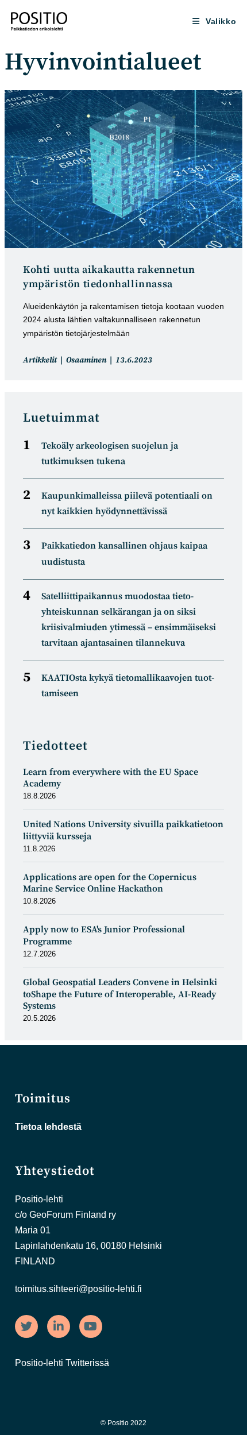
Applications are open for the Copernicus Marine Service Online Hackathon (109, 883)
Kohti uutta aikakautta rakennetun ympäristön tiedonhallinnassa (109, 277)
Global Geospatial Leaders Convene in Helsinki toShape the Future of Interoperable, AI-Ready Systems (120, 994)
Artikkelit (40, 360)
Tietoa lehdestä (48, 1127)
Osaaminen (86, 360)
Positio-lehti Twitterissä (62, 1363)
